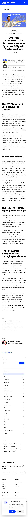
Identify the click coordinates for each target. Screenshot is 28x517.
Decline (20, 511)
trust (14, 330)
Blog (3, 484)
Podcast (4, 330)
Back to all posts (8, 352)
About (3, 488)
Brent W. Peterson (14, 52)
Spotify (15, 473)
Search (21, 363)
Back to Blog (6, 9)
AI (9, 321)
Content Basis (5, 496)
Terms (16, 498)
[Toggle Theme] (20, 2)
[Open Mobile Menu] (24, 2)
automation (5, 324)
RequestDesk (4, 498)
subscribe (14, 305)
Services (4, 486)
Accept (12, 511)
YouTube (22, 473)
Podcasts (14, 30)
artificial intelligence (16, 321)
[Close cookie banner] (26, 502)
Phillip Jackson (18, 77)
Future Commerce (6, 79)
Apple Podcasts (6, 473)
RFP (10, 330)
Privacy (17, 496)
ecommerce (12, 324)
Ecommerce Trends (7, 327)
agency (4, 321)
